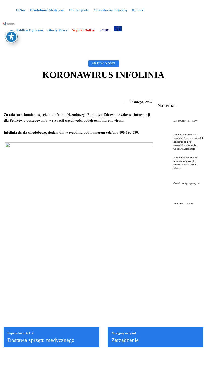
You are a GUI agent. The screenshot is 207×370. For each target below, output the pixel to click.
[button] (94, 44)
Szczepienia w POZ (183, 203)
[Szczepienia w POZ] (164, 203)
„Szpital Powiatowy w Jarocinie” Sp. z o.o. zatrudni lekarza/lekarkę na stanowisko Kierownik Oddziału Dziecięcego (188, 141)
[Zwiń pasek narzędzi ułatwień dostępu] (11, 37)
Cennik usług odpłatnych (186, 183)
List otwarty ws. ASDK (185, 120)
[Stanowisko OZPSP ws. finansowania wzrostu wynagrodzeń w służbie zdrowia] (164, 162)
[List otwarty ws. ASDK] (164, 120)
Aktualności (103, 63)
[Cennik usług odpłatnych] (164, 183)
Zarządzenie (125, 340)
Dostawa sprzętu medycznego (40, 340)
